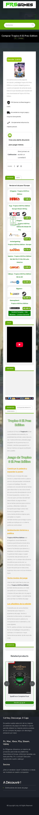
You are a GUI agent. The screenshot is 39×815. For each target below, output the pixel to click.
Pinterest (21, 166)
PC (15, 38)
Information (10, 645)
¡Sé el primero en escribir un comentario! (23, 154)
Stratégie (20, 38)
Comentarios (10, 411)
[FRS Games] (19, 4)
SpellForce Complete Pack (19, 696)
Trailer (9, 322)
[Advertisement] (19, 383)
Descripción (10, 407)
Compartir (14, 166)
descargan (10, 177)
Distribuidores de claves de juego (16, 788)
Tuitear (17, 166)
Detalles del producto (24, 407)
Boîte (18, 177)
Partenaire (10, 368)
